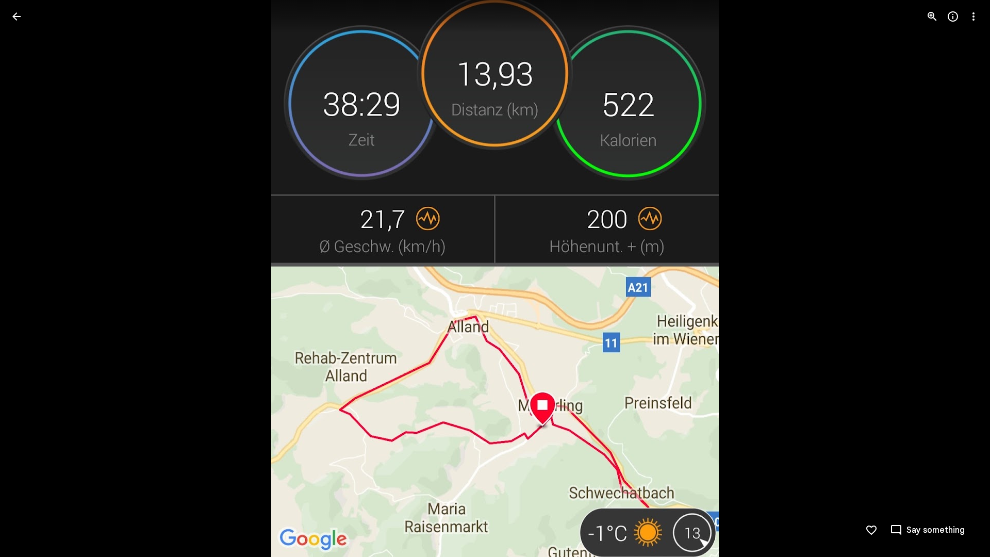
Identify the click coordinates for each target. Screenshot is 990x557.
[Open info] (953, 16)
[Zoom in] (932, 16)
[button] (28, 278)
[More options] (973, 16)
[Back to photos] (16, 16)
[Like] (871, 530)
